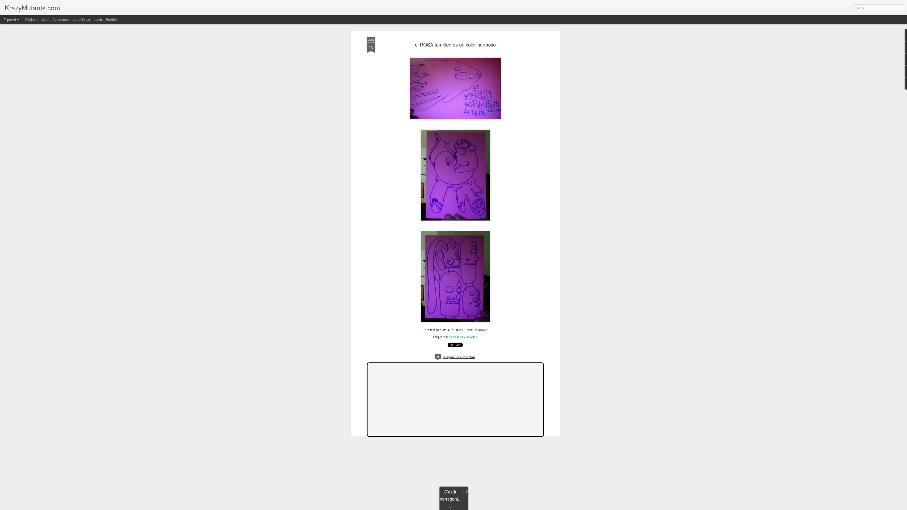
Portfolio (112, 19)
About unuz (60, 19)
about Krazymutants (88, 19)
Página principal (37, 19)
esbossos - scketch (463, 336)
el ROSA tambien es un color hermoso (455, 44)
